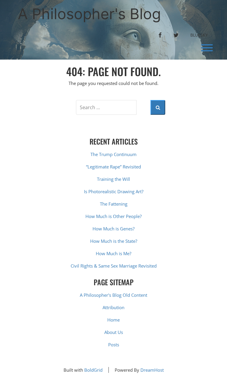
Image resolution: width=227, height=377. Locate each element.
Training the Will (113, 179)
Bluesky (199, 35)
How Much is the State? (113, 241)
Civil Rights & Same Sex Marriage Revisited (114, 266)
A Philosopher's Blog (89, 14)
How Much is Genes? (113, 229)
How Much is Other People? (113, 216)
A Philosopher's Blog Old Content (113, 295)
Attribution (113, 307)
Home (113, 320)
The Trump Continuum (113, 154)
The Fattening (113, 204)
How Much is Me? (113, 253)
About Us (113, 332)
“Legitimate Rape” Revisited (113, 167)
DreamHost (152, 370)
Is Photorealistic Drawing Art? (113, 191)
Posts (113, 345)
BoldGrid (93, 370)
